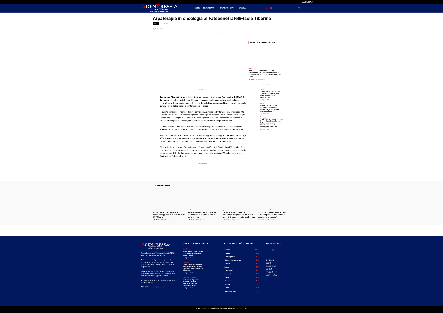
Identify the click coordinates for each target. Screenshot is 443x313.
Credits (244, 308)
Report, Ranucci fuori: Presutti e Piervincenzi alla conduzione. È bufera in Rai (202, 214)
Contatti (269, 269)
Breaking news (264, 116)
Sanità (156, 23)
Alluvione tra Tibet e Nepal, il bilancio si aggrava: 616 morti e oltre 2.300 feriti (169, 214)
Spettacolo (226, 209)
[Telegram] (288, 28)
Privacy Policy (271, 272)
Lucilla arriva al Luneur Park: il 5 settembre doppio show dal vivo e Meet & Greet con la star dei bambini (239, 214)
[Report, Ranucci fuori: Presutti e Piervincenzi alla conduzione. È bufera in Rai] (204, 198)
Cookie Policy (271, 275)
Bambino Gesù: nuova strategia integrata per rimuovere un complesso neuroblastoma (269, 108)
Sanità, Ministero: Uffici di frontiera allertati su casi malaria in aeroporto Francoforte (270, 94)
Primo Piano (156, 209)
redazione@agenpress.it (157, 287)
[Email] (282, 28)
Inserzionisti (271, 266)
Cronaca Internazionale (264, 209)
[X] (270, 8)
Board (268, 263)
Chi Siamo (270, 260)
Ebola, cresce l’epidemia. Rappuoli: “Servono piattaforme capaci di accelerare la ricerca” (273, 214)
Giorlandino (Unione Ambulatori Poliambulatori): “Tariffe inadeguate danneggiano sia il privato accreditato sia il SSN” (265, 73)
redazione (162, 29)
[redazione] (155, 28)
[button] (299, 8)
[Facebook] (266, 8)
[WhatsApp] (277, 28)
